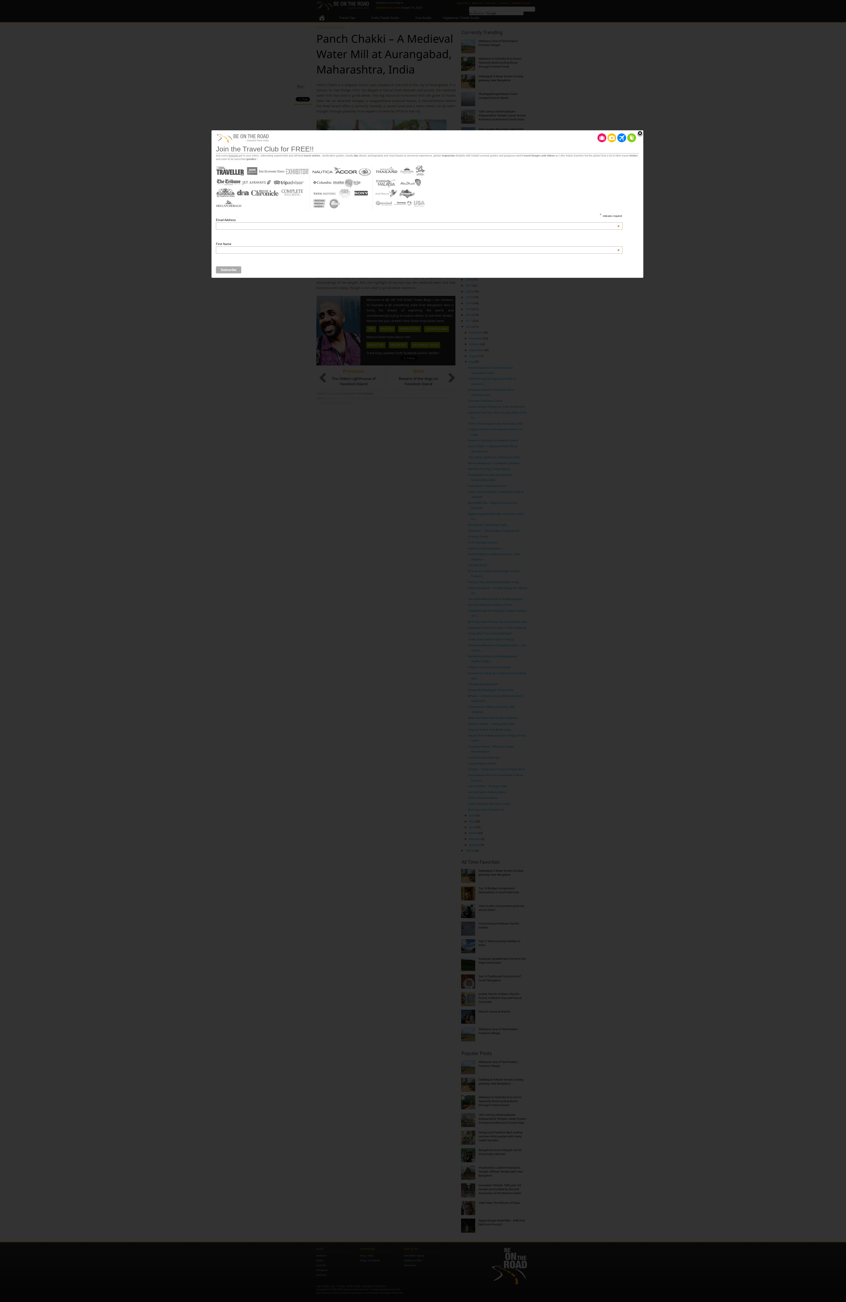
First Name (418, 244)
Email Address (418, 220)
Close (640, 133)
